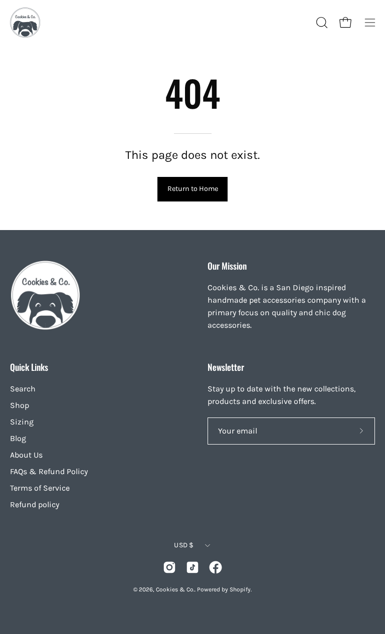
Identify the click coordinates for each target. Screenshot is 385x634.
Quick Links (29, 366)
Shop (19, 405)
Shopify (240, 589)
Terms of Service (40, 488)
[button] (321, 23)
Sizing (22, 422)
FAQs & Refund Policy (49, 471)
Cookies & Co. (175, 589)
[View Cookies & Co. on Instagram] (169, 567)
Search (23, 388)
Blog (18, 438)
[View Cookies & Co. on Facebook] (215, 567)
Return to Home (192, 188)
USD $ (184, 545)
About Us (26, 455)
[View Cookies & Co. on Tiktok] (192, 567)
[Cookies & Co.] (25, 23)
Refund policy (34, 504)
